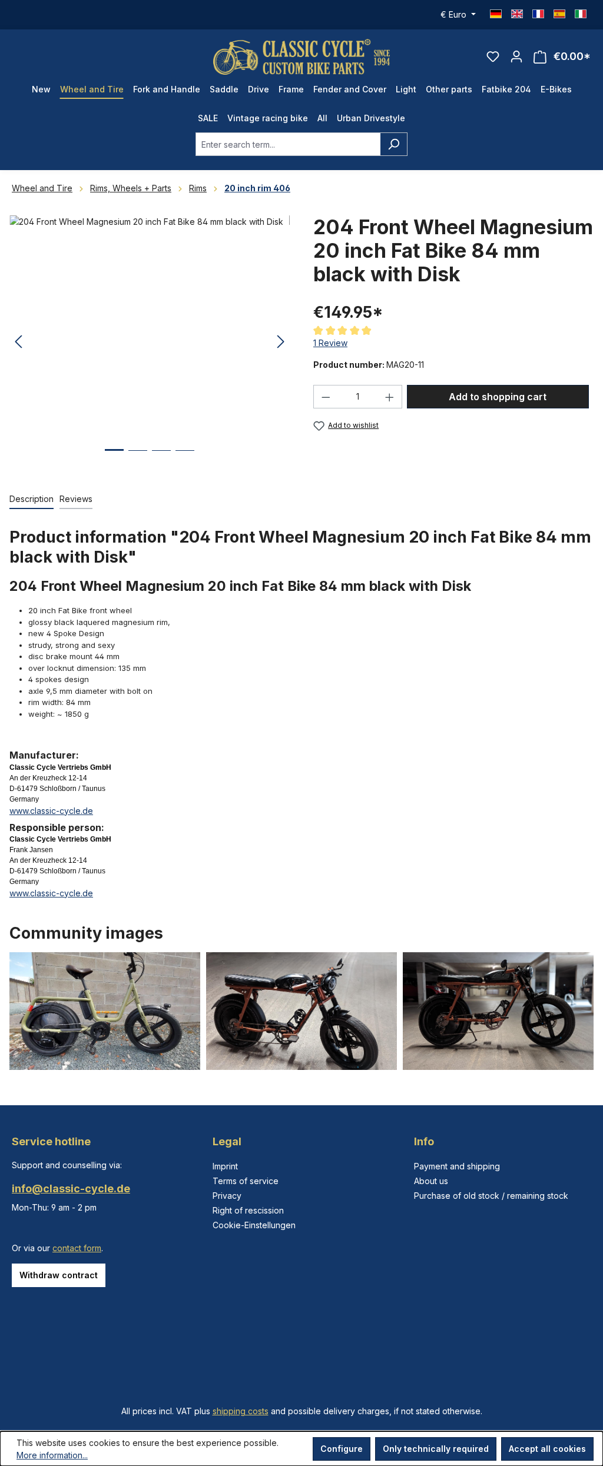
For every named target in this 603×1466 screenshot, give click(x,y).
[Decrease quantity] (325, 396)
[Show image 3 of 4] (161, 459)
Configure (341, 1449)
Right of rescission (248, 1210)
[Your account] (516, 56)
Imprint (225, 1166)
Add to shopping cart (497, 397)
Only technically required (436, 1449)
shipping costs (241, 1411)
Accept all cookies (547, 1449)
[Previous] (18, 342)
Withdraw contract (58, 1275)
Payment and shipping (457, 1166)
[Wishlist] (493, 56)
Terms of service (246, 1181)
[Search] (393, 144)
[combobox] (288, 144)
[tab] (31, 499)
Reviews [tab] (75, 499)
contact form (76, 1248)
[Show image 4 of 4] (184, 459)
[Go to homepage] (301, 57)
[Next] (281, 342)
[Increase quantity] (389, 396)
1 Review (330, 343)
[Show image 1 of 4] (114, 458)
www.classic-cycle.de (51, 811)
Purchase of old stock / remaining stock (491, 1196)
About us (431, 1181)
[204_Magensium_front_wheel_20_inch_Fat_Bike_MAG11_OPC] (149, 341)
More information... (52, 1455)
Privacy (227, 1196)
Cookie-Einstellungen (254, 1225)
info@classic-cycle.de (71, 1188)
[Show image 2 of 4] (137, 459)
